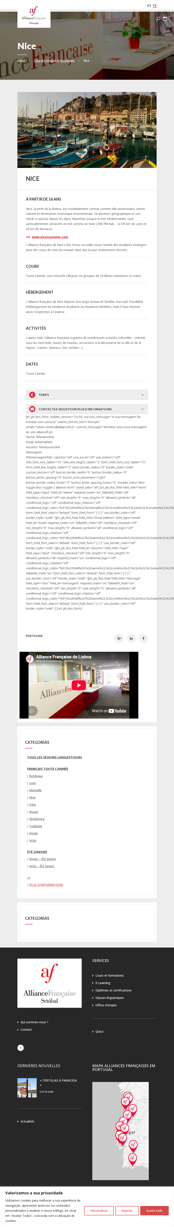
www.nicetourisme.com (50, 237)
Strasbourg (36, 819)
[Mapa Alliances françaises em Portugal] (120, 1179)
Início (21, 61)
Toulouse (35, 826)
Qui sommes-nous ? (34, 1022)
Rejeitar (127, 1211)
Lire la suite (47, 1091)
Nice (32, 797)
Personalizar (99, 1211)
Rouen (33, 812)
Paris (32, 805)
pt (149, 5)
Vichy (32, 840)
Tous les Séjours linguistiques (54, 61)
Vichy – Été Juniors (41, 866)
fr (155, 5)
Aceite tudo (154, 1211)
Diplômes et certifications (113, 990)
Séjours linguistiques (109, 998)
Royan (33, 833)
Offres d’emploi (106, 1005)
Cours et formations (109, 975)
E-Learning (102, 983)
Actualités (27, 1121)
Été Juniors (37, 852)
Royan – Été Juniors (42, 859)
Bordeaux (36, 776)
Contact (26, 1029)
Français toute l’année (47, 768)
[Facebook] (20, 1048)
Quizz (99, 1031)
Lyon (32, 783)
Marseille (35, 790)
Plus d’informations (46, 885)
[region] (87, 1207)
